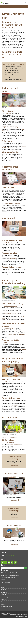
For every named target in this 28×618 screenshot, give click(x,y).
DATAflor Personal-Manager (10, 313)
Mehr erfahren (14, 465)
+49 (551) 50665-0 (10, 555)
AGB (26, 616)
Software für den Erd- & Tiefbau (8, 577)
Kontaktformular (4, 585)
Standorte (3, 587)
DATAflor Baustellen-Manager (10, 306)
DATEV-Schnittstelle (15, 444)
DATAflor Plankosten (8, 242)
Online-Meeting (4, 597)
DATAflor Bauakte (7, 113)
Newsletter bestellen (5, 582)
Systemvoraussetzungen (6, 606)
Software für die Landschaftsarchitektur (10, 575)
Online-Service (4, 594)
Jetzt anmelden (14, 500)
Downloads (3, 604)
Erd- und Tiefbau (3, 8)
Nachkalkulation (11, 334)
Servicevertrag (4, 601)
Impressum (5, 614)
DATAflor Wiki (4, 599)
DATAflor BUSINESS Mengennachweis (12, 381)
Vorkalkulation (12, 258)
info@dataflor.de (9, 558)
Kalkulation (6, 256)
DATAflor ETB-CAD (13, 405)
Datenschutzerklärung (15, 614)
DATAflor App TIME (9, 328)
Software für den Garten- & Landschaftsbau (10, 572)
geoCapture (23, 349)
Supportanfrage (4, 592)
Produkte (8, 8)
